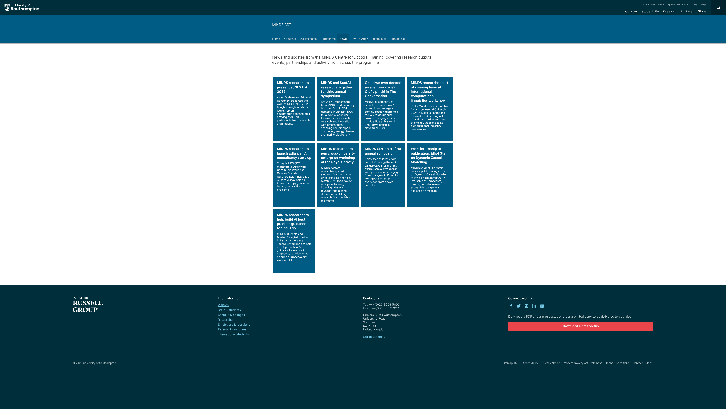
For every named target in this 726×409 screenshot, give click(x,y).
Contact (703, 4)
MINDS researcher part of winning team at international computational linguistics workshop (429, 91)
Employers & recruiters (234, 324)
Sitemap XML (511, 363)
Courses (631, 11)
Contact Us (397, 38)
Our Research (308, 38)
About (646, 4)
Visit (653, 4)
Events (693, 4)
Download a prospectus (581, 326)
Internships (379, 38)
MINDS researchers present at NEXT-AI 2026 (293, 87)
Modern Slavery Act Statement (583, 363)
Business (687, 11)
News (685, 4)
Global (702, 11)
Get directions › (374, 337)
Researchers (226, 320)
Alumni (661, 4)
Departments (673, 4)
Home (276, 38)
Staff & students (229, 310)
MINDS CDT (281, 25)
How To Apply (360, 38)
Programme (328, 38)
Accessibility (530, 363)
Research (670, 11)
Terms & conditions (617, 363)
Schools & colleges (231, 315)
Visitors (223, 305)
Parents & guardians (232, 329)
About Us (290, 38)
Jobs (649, 363)
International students (233, 334)
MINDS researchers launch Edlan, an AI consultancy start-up (294, 153)
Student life (650, 11)
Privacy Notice (551, 363)
